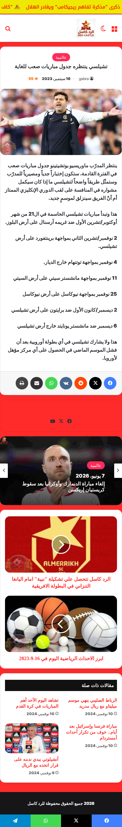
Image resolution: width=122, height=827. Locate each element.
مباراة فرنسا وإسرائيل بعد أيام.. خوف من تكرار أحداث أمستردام (91, 732)
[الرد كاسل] (86, 28)
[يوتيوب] (52, 421)
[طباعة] (22, 383)
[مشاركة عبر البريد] (36, 383)
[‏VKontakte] (66, 383)
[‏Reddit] (80, 383)
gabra (84, 78)
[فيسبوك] (110, 383)
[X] (95, 383)
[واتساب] (51, 383)
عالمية (61, 57)
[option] (61, 470)
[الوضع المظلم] (103, 30)
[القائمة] (114, 30)
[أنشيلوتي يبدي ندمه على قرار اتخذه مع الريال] (31, 738)
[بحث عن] (8, 30)
